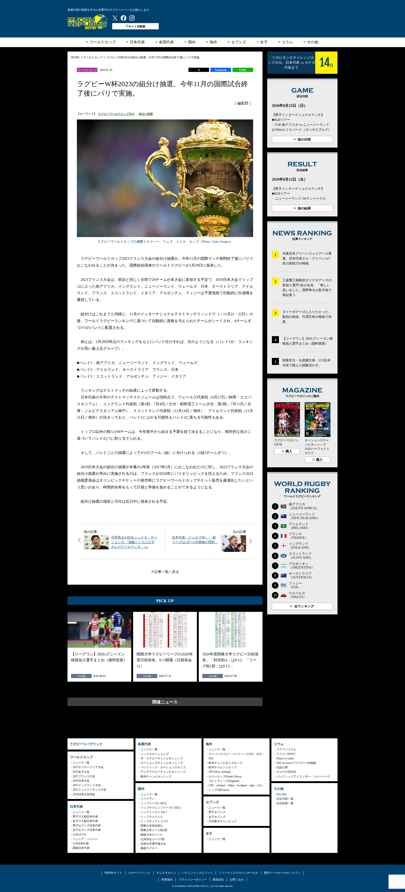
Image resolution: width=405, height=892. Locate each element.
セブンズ (238, 42)
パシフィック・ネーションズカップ (163, 767)
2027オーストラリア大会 (88, 767)
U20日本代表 (81, 843)
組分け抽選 (146, 113)
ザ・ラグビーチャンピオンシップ (162, 758)
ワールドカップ (103, 42)
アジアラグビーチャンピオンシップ (163, 771)
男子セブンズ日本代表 (87, 825)
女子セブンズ (217, 816)
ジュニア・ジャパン (85, 839)
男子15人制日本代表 (85, 816)
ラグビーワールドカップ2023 (116, 113)
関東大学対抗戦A (151, 825)
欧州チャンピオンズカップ (225, 763)
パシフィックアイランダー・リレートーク (303, 776)
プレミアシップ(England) (224, 781)
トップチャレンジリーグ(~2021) (161, 807)
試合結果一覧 (285, 803)
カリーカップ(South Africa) (225, 776)
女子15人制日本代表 (85, 821)
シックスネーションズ (155, 754)
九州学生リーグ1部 (153, 839)
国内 (191, 42)
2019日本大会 (81, 780)
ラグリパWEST (286, 754)
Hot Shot (282, 794)
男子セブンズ (217, 812)
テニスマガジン (166, 872)
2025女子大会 (81, 771)
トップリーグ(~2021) (154, 803)
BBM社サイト (113, 872)
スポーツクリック (139, 872)
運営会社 (218, 879)
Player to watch (285, 758)
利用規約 (167, 879)
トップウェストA (151, 816)
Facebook (221, 70)
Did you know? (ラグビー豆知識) (296, 763)
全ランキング (304, 606)
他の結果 (304, 208)
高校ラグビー (149, 848)
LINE (242, 70)
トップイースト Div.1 (154, 812)
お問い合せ (237, 879)
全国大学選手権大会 (153, 843)
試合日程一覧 (285, 798)
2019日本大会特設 (84, 794)
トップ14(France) (219, 790)
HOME (75, 57)
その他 (312, 42)
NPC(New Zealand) (220, 771)
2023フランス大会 (84, 776)
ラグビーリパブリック (88, 22)
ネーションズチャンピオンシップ (162, 763)
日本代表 (137, 42)
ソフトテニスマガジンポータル (238, 872)
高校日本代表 (81, 848)
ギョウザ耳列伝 (286, 771)
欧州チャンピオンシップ (156, 776)
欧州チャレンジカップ (223, 767)
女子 (264, 42)
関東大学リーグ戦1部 (154, 830)
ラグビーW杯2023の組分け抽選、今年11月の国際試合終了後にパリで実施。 (154, 57)
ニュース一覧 (81, 762)
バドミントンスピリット (197, 872)
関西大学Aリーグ (151, 834)
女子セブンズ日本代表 (87, 830)
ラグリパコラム (286, 749)
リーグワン (148, 798)
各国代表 (166, 42)
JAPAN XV (79, 834)
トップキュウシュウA (154, 821)
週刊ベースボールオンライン (282, 872)
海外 (213, 42)
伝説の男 (282, 767)
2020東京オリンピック (223, 821)
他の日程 (304, 139)
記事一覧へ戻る (166, 572)
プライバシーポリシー (193, 879)
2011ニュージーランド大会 (89, 789)
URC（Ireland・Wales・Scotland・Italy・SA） (236, 785)
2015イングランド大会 (87, 785)
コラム (287, 42)
